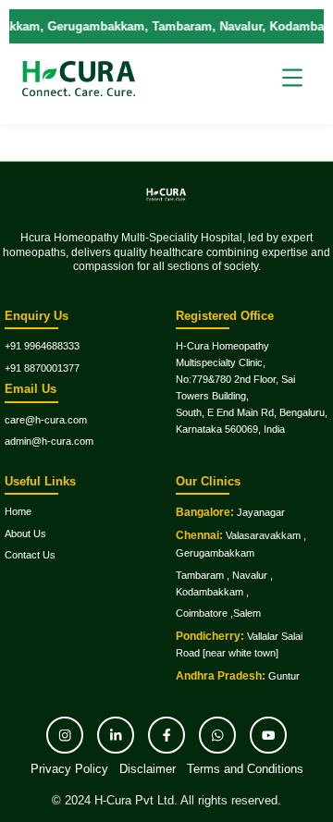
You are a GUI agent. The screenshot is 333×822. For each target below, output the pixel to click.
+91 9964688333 (42, 345)
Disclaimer (147, 769)
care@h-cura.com (46, 419)
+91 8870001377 (42, 368)
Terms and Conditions (245, 769)
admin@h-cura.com (49, 441)
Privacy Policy (69, 769)
